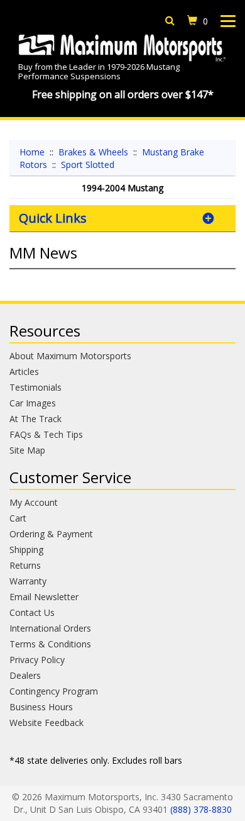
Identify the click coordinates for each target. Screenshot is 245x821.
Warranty (27, 581)
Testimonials (35, 387)
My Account (33, 502)
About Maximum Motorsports (70, 356)
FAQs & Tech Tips (46, 434)
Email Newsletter (44, 597)
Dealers (25, 675)
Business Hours (41, 707)
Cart (17, 518)
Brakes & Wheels (93, 152)
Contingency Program (53, 691)
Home (32, 152)
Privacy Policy (37, 660)
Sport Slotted (87, 164)
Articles (24, 371)
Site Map (27, 450)
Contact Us (32, 612)
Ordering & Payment (51, 534)
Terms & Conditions (50, 644)
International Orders (50, 628)
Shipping (26, 550)
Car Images (32, 403)
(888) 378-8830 (201, 809)
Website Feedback (46, 723)
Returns (25, 565)
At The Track (35, 419)
